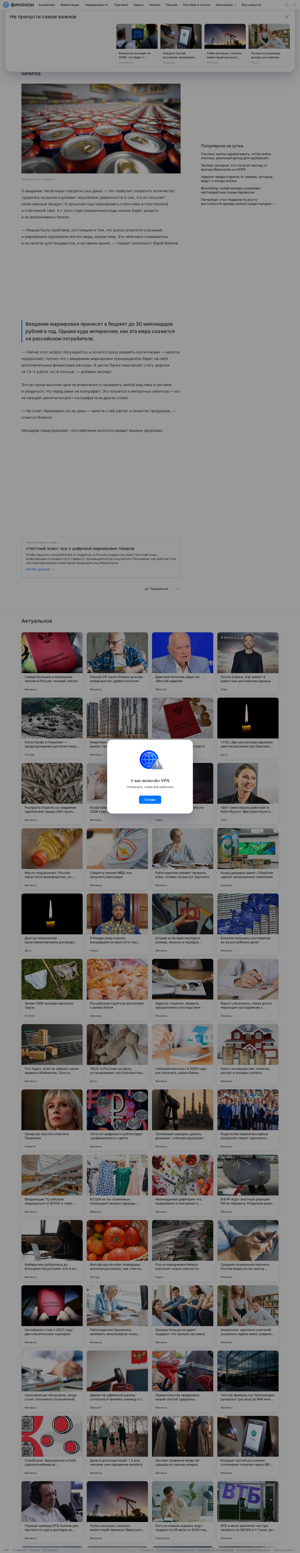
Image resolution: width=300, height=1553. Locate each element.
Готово (150, 800)
